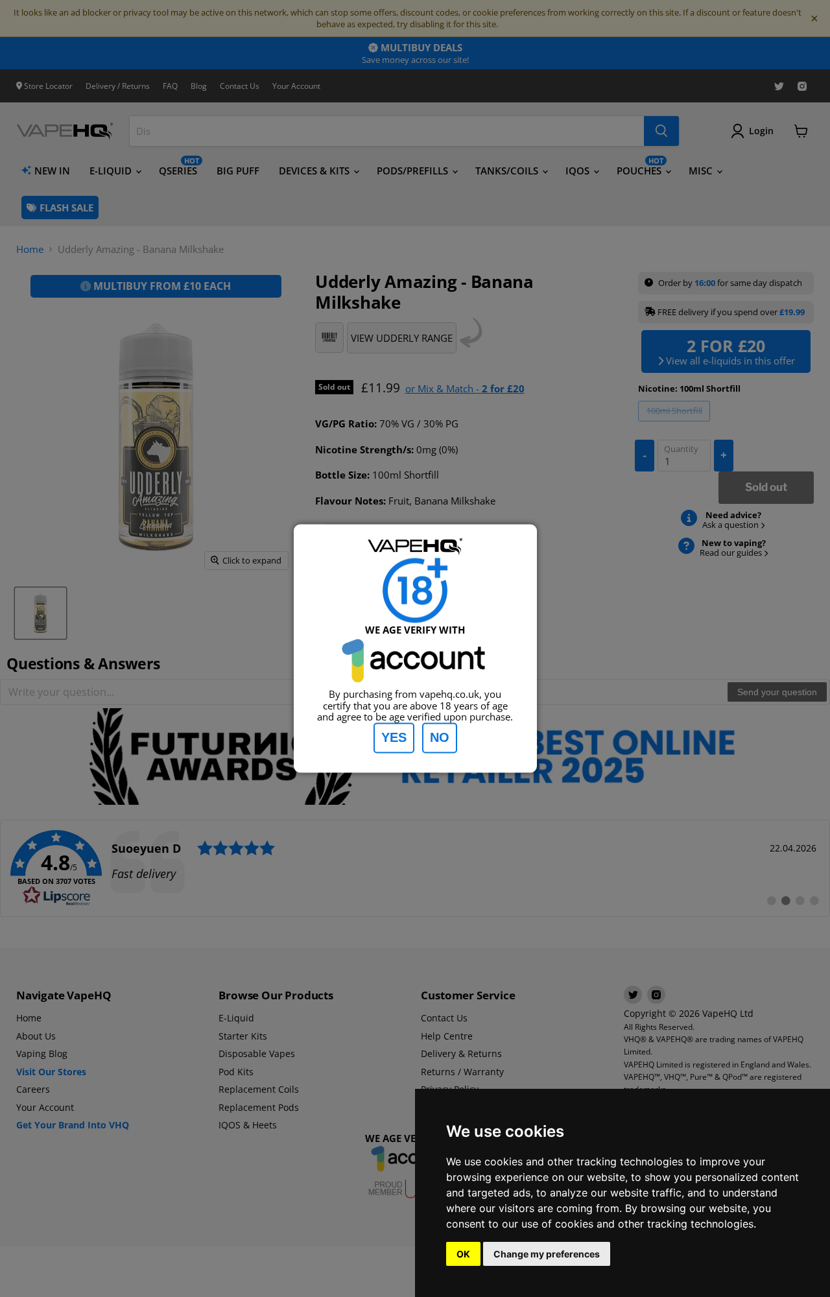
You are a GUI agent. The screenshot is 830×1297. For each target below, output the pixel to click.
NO (439, 738)
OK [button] (463, 1253)
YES (394, 738)
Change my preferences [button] (546, 1253)
